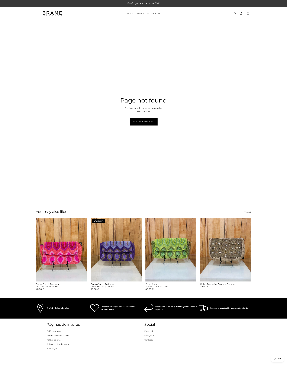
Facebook (148, 331)
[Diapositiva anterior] (40, 249)
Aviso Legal (52, 348)
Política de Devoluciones (58, 344)
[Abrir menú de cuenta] (241, 13)
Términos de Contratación (58, 335)
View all (247, 212)
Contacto (148, 340)
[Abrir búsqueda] (235, 13)
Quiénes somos (54, 331)
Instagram (149, 335)
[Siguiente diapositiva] (82, 249)
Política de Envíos (54, 340)
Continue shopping (143, 121)
